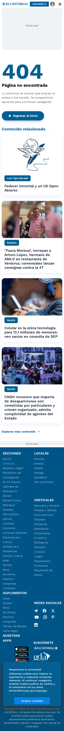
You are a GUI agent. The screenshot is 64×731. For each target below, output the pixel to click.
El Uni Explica (12, 482)
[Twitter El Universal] (53, 611)
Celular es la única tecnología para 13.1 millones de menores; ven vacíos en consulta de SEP (31, 332)
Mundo (7, 495)
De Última (9, 612)
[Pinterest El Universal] (53, 617)
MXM (6, 560)
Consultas (9, 588)
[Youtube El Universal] (36, 617)
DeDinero (40, 547)
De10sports (41, 542)
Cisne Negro (10, 630)
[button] (39, 4)
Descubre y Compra (46, 505)
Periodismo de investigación (12, 475)
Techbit (7, 565)
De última (9, 574)
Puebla (38, 468)
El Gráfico (40, 537)
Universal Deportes (15, 532)
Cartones (8, 523)
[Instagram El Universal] (45, 617)
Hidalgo (39, 472)
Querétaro (40, 477)
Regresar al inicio (25, 115)
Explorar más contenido (19, 431)
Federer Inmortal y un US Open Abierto (31, 188)
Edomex (39, 458)
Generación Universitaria (42, 531)
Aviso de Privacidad (35, 690)
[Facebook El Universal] (44, 611)
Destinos (8, 579)
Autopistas (9, 583)
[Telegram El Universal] (36, 611)
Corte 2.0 (8, 463)
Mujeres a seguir (13, 468)
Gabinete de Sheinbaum (10, 489)
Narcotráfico (11, 514)
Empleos (39, 519)
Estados (8, 509)
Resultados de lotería (43, 572)
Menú (6, 569)
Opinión (7, 518)
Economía (9, 528)
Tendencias (10, 551)
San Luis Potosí (44, 482)
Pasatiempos (42, 561)
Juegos (38, 556)
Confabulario (11, 546)
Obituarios (40, 524)
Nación (7, 458)
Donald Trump (12, 500)
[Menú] (60, 4)
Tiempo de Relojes (14, 626)
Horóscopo (41, 565)
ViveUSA (39, 551)
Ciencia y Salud (13, 555)
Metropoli (9, 505)
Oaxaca (39, 463)
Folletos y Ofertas (45, 510)
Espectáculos (11, 537)
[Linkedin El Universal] (36, 625)
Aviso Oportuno (44, 514)
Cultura (7, 542)
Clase (6, 598)
